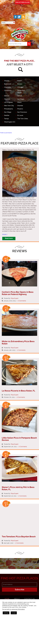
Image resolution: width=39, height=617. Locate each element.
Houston (7, 99)
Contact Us (29, 599)
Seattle (6, 115)
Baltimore (7, 84)
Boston (19, 84)
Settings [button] (6, 613)
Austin (19, 81)
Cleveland (7, 90)
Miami (19, 102)
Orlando (20, 105)
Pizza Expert (14, 298)
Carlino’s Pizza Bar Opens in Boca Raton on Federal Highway (17, 293)
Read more (9, 238)
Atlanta (6, 81)
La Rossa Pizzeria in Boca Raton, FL (18, 391)
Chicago (20, 87)
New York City (9, 105)
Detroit (19, 96)
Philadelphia (8, 109)
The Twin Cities (22, 118)
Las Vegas (20, 99)
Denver (6, 96)
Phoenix (20, 109)
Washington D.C (9, 122)
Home (7, 599)
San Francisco (22, 112)
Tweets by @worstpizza (6, 132)
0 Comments (22, 301)
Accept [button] (14, 613)
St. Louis (20, 115)
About (17, 599)
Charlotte (7, 87)
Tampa (6, 118)
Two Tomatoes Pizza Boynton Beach (19, 536)
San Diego (7, 112)
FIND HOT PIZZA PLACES (22, 2)
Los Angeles (8, 102)
